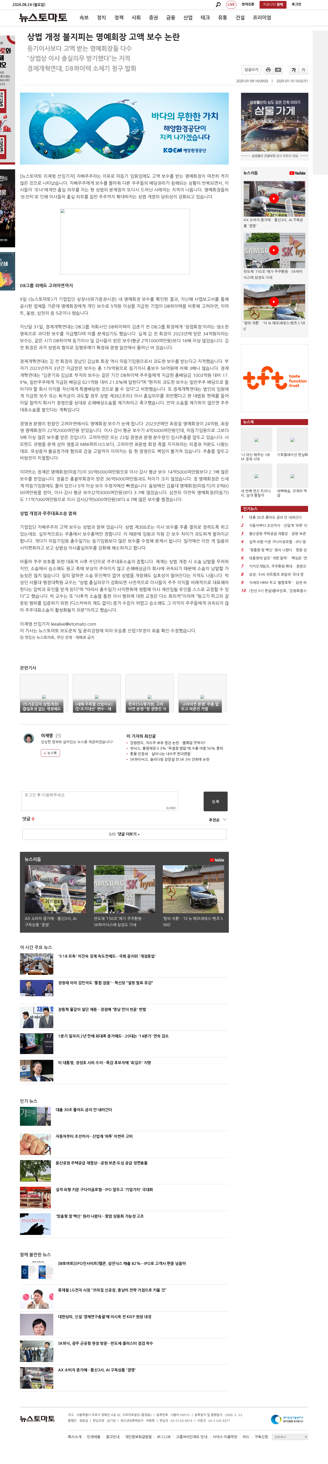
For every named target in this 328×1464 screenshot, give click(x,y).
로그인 (296, 4)
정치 (101, 17)
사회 (136, 17)
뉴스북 (51, 753)
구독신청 (261, 1437)
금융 (170, 17)
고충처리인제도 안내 (191, 1437)
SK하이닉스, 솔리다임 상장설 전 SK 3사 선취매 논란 (169, 759)
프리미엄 (262, 17)
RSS (246, 1437)
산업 (188, 17)
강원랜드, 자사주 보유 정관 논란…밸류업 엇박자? (168, 743)
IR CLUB (163, 1437)
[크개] (293, 70)
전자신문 (248, 4)
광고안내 (112, 1437)
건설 (240, 17)
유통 (222, 17)
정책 (118, 17)
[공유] (278, 70)
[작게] (303, 70)
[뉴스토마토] (43, 18)
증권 (153, 17)
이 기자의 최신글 (141, 736)
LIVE (231, 4)
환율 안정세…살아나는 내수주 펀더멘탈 (160, 754)
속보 (84, 17)
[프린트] (268, 70)
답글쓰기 (251, 69)
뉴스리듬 (250, 173)
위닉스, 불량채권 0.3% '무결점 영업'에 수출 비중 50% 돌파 (176, 748)
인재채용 (93, 1437)
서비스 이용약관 (225, 1437)
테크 (205, 17)
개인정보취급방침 (138, 1437)
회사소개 (74, 1437)
